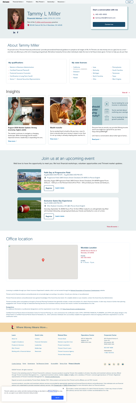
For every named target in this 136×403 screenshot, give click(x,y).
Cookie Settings (16, 363)
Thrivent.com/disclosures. (52, 377)
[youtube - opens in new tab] (123, 364)
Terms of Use (63, 363)
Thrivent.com (58, 385)
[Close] (63, 388)
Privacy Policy (52, 391)
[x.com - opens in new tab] (114, 364)
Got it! (57, 397)
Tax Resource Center (42, 363)
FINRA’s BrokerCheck (69, 385)
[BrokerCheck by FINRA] (68, 395)
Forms (24, 363)
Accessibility (54, 363)
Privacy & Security (74, 363)
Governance (31, 363)
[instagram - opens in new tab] (118, 364)
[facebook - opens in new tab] (105, 364)
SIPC (72, 375)
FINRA (66, 375)
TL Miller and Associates (43, 22)
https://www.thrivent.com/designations (74, 309)
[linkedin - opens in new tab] (109, 364)
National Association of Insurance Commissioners (85, 290)
